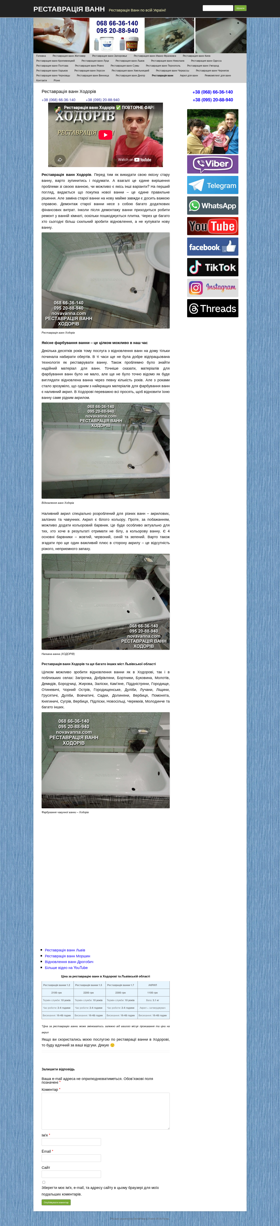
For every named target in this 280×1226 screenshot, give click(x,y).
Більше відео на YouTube (66, 967)
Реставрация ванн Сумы (125, 65)
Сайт (46, 1167)
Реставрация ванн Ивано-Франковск (155, 55)
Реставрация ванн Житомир (69, 55)
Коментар (51, 1089)
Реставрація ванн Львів (65, 949)
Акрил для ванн (189, 75)
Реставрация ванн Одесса (206, 60)
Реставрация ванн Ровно (89, 65)
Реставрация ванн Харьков (52, 70)
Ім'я (46, 1135)
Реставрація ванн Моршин (67, 955)
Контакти (41, 80)
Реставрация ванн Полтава (52, 65)
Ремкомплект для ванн (218, 75)
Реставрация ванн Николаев (167, 60)
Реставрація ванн (162, 75)
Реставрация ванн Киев (196, 55)
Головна (41, 55)
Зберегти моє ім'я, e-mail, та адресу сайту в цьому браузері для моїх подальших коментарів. (100, 1190)
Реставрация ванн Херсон (89, 70)
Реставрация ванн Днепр (130, 75)
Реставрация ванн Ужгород (203, 65)
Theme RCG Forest (158, 1218)
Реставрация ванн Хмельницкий (130, 70)
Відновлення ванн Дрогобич (69, 961)
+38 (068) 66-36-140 (58, 99)
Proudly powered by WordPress (128, 1218)
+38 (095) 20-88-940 (103, 99)
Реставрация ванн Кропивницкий (55, 60)
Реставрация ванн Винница (93, 75)
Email (47, 1151)
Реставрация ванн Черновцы (53, 75)
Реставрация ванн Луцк (95, 60)
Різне (57, 80)
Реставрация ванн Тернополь (163, 65)
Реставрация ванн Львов (130, 60)
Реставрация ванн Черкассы (172, 70)
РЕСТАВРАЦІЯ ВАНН (69, 9)
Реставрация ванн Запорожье (109, 55)
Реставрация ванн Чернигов (212, 70)
